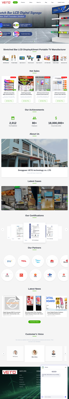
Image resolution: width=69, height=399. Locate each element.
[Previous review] (3, 353)
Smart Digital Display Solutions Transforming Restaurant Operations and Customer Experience (55, 313)
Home (15, 2)
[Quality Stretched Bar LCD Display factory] (34, 43)
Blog (46, 2)
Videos (30, 2)
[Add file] (42, 396)
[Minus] (65, 367)
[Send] (66, 396)
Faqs (52, 2)
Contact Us (21, 382)
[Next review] (65, 353)
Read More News (34, 321)
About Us (39, 2)
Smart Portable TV (40, 377)
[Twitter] (67, 198)
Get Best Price (9, 100)
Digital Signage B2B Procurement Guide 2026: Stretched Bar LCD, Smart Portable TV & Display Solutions (11, 313)
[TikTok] (67, 203)
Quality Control (61, 2)
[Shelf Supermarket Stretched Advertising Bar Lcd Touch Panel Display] (31, 84)
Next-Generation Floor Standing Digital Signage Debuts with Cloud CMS (34, 313)
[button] (2, 24)
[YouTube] (67, 201)
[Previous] (2, 56)
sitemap (21, 386)
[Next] (66, 56)
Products (23, 2)
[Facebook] (67, 195)
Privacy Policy (22, 384)
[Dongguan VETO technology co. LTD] (6, 2)
